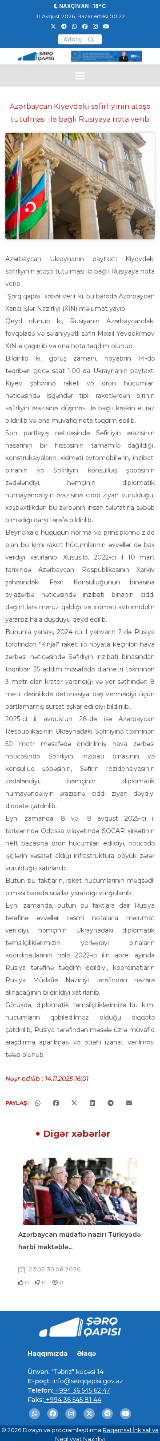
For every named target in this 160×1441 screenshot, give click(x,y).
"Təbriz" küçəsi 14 (77, 1372)
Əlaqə (86, 1354)
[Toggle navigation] (80, 76)
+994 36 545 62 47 (81, 1390)
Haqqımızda (48, 1354)
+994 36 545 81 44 (72, 1400)
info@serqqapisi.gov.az (87, 1381)
